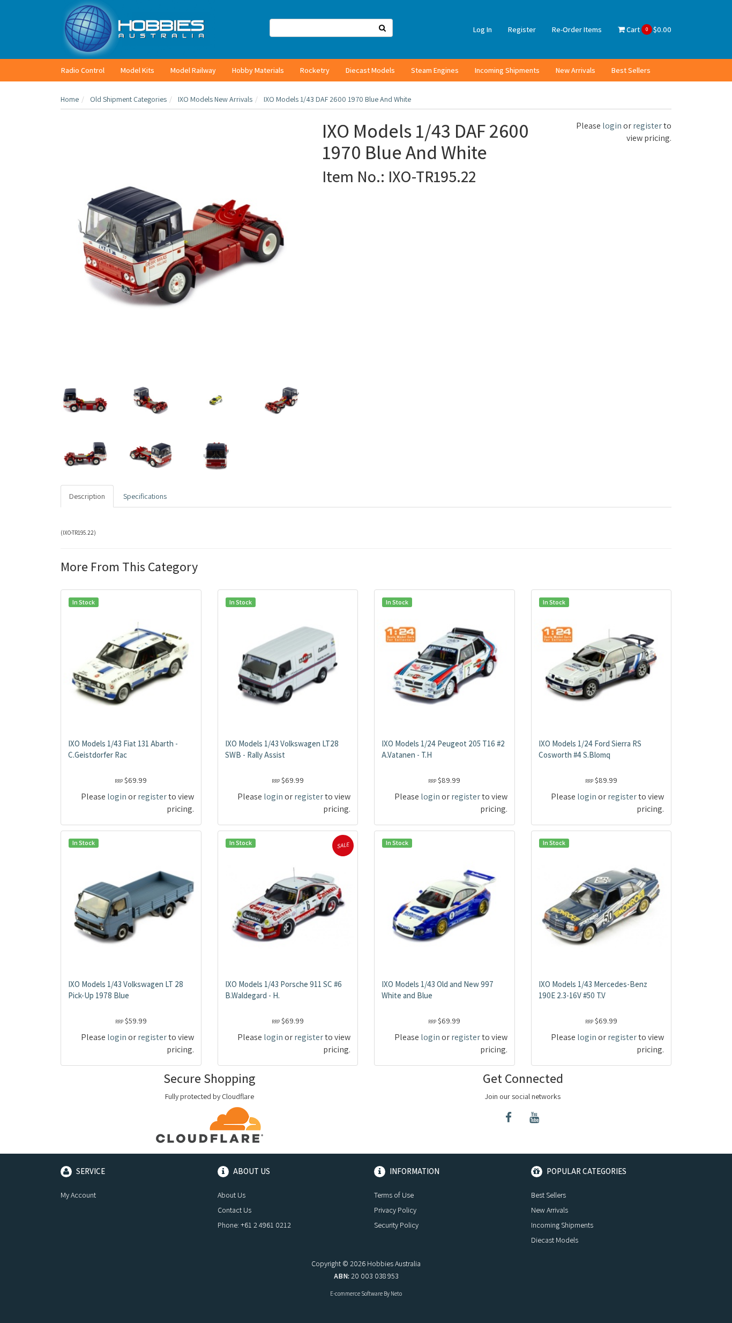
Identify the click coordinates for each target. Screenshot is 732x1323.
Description (87, 496)
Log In (482, 29)
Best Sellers (631, 70)
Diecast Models (370, 70)
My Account (78, 1195)
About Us (231, 1195)
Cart (648, 29)
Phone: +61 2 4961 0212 (254, 1225)
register (647, 125)
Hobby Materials (258, 70)
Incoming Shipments (507, 70)
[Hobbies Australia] (138, 29)
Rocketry (315, 70)
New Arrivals (575, 70)
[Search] (382, 28)
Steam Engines (435, 70)
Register (522, 29)
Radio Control (82, 70)
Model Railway (193, 70)
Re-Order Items (577, 29)
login (612, 125)
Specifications (145, 496)
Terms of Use (394, 1195)
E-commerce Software (356, 1293)
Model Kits (137, 70)
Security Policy (396, 1225)
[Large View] (85, 400)
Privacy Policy (395, 1210)
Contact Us (234, 1210)
